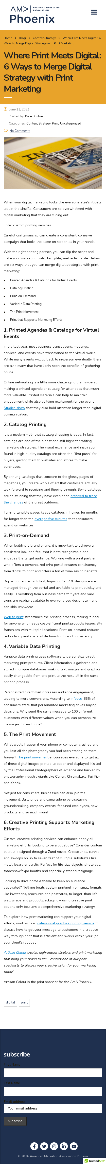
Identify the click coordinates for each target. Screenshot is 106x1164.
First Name (12, 1064)
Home (8, 38)
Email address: (15, 1102)
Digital (10, 1002)
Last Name (12, 1083)
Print (24, 1002)
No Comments (20, 131)
